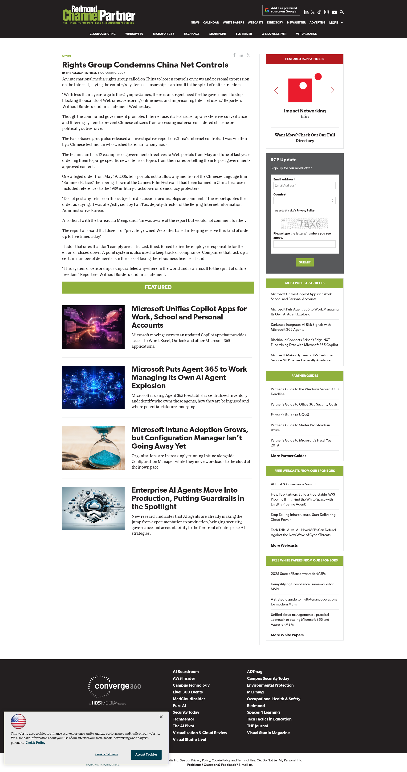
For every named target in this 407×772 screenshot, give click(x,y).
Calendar (211, 22)
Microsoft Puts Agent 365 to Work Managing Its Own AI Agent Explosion (189, 378)
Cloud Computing (103, 34)
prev (276, 90)
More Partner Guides (288, 456)
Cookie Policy (221, 760)
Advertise (317, 22)
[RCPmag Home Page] (99, 16)
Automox (305, 118)
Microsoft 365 (164, 34)
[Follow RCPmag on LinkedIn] (306, 13)
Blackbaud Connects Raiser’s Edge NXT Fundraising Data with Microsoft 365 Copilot (304, 342)
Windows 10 (134, 34)
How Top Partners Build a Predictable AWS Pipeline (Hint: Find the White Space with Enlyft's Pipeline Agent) (303, 499)
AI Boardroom (186, 672)
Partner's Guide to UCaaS (290, 415)
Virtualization (306, 34)
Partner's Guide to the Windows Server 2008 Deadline (305, 392)
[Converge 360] (114, 687)
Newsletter (296, 22)
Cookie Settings (106, 754)
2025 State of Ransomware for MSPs (298, 574)
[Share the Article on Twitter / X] (248, 55)
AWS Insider (184, 679)
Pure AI (179, 706)
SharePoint (217, 34)
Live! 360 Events (188, 692)
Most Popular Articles (305, 283)
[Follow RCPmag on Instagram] (326, 13)
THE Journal (257, 726)
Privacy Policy (306, 210)
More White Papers (287, 635)
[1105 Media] (107, 703)
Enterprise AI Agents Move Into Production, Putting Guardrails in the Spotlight (188, 499)
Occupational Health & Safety (273, 699)
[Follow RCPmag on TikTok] (319, 13)
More (333, 22)
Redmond (256, 706)
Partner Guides (305, 376)
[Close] (161, 717)
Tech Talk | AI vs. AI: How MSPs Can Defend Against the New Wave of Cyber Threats (303, 533)
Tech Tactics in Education (269, 719)
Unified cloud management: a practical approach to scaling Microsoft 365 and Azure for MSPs (300, 620)
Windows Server (274, 34)
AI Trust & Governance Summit (294, 484)
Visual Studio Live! (189, 740)
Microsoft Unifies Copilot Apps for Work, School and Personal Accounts (189, 318)
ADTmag (255, 672)
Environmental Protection (270, 686)
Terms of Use (246, 760)
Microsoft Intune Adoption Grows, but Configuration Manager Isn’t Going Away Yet (190, 438)
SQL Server (244, 34)
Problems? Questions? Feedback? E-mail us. (220, 765)
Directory (275, 22)
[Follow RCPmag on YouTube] (334, 13)
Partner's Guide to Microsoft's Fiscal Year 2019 (302, 443)
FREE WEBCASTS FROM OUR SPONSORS (305, 471)
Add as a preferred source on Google (284, 10)
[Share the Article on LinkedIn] (240, 55)
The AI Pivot (183, 726)
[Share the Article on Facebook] (233, 55)
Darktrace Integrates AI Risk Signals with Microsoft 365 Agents (301, 327)
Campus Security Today (268, 679)
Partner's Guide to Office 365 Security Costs (304, 404)
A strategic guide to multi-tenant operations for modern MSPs (304, 602)
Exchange (191, 34)
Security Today (186, 713)
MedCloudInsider (189, 699)
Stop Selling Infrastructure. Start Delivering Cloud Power (303, 517)
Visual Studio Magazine (268, 733)
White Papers (233, 22)
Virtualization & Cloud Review (200, 733)
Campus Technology (191, 686)
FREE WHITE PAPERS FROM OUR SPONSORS (305, 560)
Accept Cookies (146, 754)
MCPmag (255, 692)
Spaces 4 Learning (263, 713)
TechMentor (183, 719)
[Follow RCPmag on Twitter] (313, 13)
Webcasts (255, 22)
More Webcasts (284, 546)
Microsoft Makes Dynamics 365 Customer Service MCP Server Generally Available (302, 358)
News (195, 22)
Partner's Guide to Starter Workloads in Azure (300, 428)
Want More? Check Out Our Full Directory (305, 138)
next (332, 90)
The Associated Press (81, 73)
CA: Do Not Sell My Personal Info (279, 760)
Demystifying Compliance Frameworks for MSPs (302, 587)
